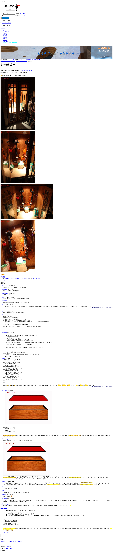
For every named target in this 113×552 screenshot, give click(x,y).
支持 (2, 276)
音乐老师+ (10, 42)
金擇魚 (4, 494)
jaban (4, 487)
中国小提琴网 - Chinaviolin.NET (8, 61)
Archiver (2, 541)
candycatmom (6, 285)
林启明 (31, 59)
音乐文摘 (5, 34)
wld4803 (5, 311)
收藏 (2, 277)
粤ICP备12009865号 (17, 541)
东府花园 (5, 297)
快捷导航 (3, 28)
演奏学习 (5, 35)
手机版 (6, 541)
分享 (4, 277)
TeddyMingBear (6, 314)
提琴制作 (5, 40)
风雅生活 (5, 33)
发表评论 (3, 280)
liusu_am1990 (6, 293)
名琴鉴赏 (5, 38)
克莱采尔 (36, 59)
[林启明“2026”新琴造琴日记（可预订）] (56, 58)
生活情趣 (25, 61)
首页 (4, 30)
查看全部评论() (5, 532)
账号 (2, 13)
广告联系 (10, 541)
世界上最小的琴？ (37, 278)
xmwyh (4, 304)
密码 (2, 15)
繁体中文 (3, 1)
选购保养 (5, 37)
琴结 (4, 491)
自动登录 (18, 13)
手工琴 (24, 59)
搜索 (14, 59)
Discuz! (7, 546)
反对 (4, 276)
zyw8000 (5, 358)
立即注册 (22, 15)
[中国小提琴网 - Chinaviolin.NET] (10, 11)
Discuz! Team (9, 548)
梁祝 (39, 59)
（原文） (27, 70)
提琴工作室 (5, 41)
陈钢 (21, 59)
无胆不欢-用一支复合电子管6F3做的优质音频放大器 (17, 278)
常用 (4, 44)
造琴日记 (28, 59)
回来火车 (5, 289)
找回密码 (22, 13)
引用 (2, 285)
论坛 (8, 31)
